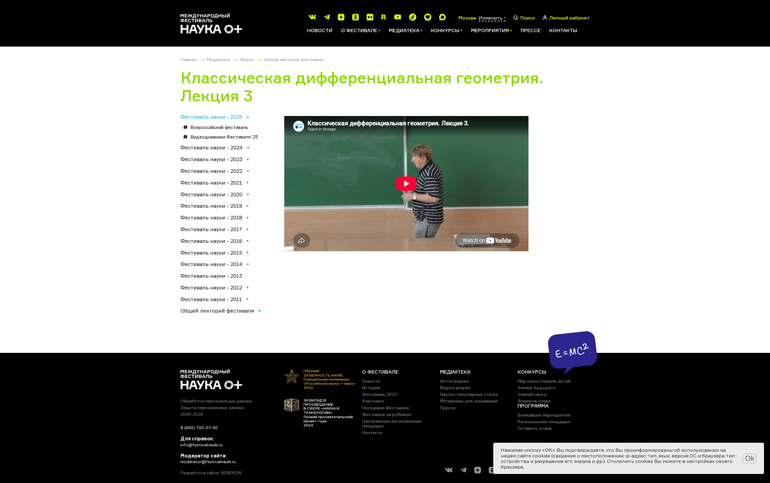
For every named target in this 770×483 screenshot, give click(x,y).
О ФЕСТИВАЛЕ (380, 372)
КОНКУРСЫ (532, 372)
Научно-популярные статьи (469, 394)
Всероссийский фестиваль (219, 127)
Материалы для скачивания (469, 400)
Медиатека (218, 59)
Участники (373, 400)
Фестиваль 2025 (379, 394)
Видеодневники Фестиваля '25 (224, 137)
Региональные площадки (544, 421)
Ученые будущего (536, 387)
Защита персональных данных (212, 407)
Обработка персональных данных (216, 400)
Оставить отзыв (535, 428)
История (371, 387)
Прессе (531, 30)
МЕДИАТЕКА (455, 372)
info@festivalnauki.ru (201, 444)
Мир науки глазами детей (544, 381)
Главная (188, 59)
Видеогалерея (455, 387)
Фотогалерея (454, 381)
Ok (749, 458)
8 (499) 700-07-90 (199, 427)
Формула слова (534, 400)
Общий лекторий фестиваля (293, 59)
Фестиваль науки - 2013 (211, 276)
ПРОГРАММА (533, 406)
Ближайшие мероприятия (544, 414)
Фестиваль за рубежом (386, 414)
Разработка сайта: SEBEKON (210, 472)
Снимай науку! (533, 394)
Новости (319, 30)
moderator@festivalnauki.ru (208, 461)
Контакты (563, 30)
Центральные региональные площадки (391, 423)
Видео (247, 59)
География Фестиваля (385, 407)
